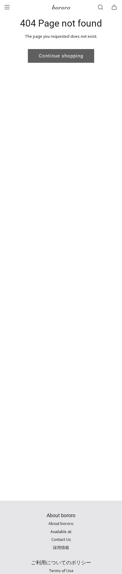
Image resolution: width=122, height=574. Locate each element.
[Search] (100, 7)
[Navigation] (7, 7)
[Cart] (114, 7)
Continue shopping (61, 56)
